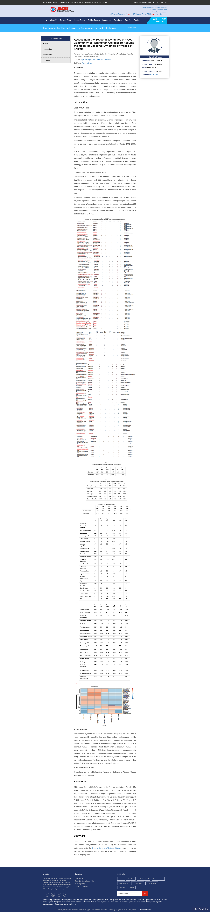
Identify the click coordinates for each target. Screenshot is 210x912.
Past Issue (118, 20)
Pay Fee (128, 20)
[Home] (47, 20)
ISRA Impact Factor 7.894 (127, 14)
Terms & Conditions (81, 886)
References (47, 54)
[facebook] (153, 2)
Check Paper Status (66, 2)
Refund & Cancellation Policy (85, 881)
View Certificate (87, 63)
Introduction (47, 49)
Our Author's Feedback (159, 12)
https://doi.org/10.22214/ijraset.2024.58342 (96, 59)
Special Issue (151, 883)
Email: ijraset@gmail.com (142, 2)
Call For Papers (94, 20)
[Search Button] (145, 893)
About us (131, 879)
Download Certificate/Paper (83, 2)
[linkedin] (161, 2)
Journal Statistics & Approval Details (154, 7)
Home (45, 2)
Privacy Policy (79, 878)
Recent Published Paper (158, 10)
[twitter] (157, 2)
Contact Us (103, 2)
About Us (53, 20)
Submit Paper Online (200, 909)
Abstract (46, 43)
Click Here (154, 74)
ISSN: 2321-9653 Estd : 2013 (159, 20)
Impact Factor (79, 20)
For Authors (106, 20)
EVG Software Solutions (144, 910)
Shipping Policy (80, 884)
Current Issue (137, 883)
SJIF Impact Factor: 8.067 (103, 14)
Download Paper (155, 57)
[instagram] (166, 2)
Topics (136, 20)
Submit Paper (53, 2)
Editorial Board (65, 20)
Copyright (46, 60)
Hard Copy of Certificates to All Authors (155, 14)
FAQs (96, 2)
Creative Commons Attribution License (107, 848)
